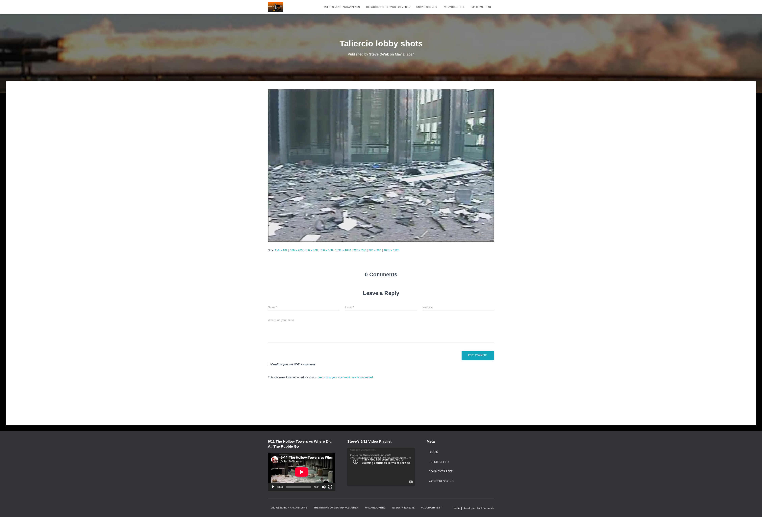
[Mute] (324, 487)
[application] (301, 472)
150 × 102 (281, 250)
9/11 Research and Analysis (342, 7)
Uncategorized (426, 7)
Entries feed (439, 461)
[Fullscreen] (330, 487)
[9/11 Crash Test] (275, 7)
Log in (433, 452)
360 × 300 (374, 250)
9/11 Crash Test (481, 7)
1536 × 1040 (343, 250)
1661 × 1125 (391, 250)
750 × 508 (311, 250)
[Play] (273, 487)
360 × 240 (359, 250)
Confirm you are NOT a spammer (292, 364)
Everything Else (454, 7)
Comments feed (441, 471)
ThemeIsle (487, 508)
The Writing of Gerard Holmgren (388, 7)
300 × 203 (296, 250)
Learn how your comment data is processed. (346, 377)
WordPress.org (441, 481)
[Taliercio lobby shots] (381, 165)
